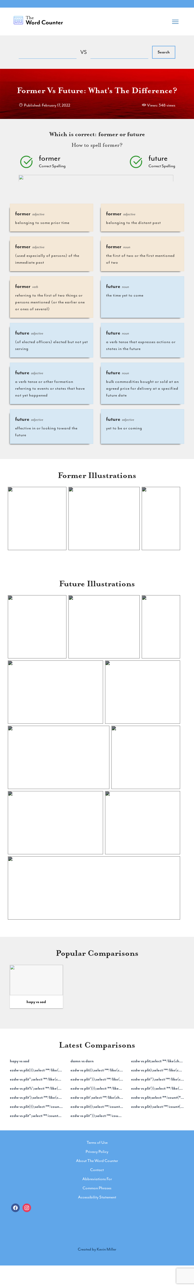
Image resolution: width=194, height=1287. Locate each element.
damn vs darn (82, 1061)
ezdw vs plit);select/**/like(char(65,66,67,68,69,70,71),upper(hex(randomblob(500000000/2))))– (157, 1070)
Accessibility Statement (97, 1197)
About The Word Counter (97, 1160)
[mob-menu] (175, 20)
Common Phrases (97, 1188)
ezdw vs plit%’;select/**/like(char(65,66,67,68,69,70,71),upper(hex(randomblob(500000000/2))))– (36, 1088)
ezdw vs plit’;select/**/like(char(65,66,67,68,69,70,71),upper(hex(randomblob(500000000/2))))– (97, 1097)
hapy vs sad (36, 1001)
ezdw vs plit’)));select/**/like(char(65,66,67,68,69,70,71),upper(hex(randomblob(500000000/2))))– (97, 1088)
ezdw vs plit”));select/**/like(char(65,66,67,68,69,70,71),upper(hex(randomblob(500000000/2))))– (97, 1079)
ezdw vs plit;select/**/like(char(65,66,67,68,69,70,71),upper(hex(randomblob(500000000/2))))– (157, 1061)
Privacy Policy (97, 1151)
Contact (97, 1169)
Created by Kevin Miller (97, 1249)
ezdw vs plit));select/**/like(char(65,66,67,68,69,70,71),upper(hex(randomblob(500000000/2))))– (97, 1070)
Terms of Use (97, 1142)
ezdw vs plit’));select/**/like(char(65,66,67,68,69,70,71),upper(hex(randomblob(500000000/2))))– (157, 1088)
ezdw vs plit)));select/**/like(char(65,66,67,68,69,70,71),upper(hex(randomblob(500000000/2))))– (36, 1070)
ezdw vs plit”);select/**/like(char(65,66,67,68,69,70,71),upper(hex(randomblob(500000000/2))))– (157, 1079)
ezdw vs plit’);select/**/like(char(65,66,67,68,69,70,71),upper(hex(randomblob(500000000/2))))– (36, 1097)
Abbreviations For (97, 1178)
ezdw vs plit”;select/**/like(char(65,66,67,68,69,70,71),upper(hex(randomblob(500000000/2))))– (36, 1079)
